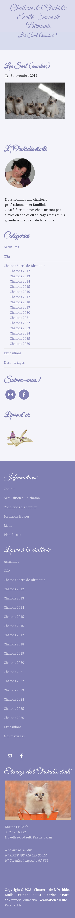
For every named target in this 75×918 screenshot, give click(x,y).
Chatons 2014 (20, 281)
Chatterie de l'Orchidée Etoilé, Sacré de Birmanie (38, 17)
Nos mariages (14, 362)
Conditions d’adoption (20, 507)
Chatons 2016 (20, 292)
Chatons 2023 (20, 328)
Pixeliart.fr (13, 905)
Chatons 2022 (20, 323)
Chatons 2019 (20, 307)
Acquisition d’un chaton (22, 498)
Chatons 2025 (20, 339)
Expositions (12, 353)
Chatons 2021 (20, 318)
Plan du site (13, 535)
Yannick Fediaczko (23, 900)
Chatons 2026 (20, 344)
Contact (9, 489)
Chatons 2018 (20, 302)
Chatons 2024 (20, 333)
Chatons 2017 (20, 297)
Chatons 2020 (20, 313)
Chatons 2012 (20, 271)
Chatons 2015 (20, 287)
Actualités (11, 247)
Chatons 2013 (20, 276)
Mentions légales (16, 516)
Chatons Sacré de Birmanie (24, 266)
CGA (7, 256)
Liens (8, 526)
